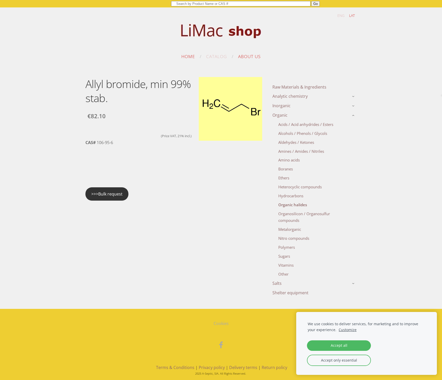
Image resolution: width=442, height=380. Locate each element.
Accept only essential (339, 360)
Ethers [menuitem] (283, 177)
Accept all (339, 345)
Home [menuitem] (188, 56)
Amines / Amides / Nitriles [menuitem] (301, 151)
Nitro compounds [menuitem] (293, 238)
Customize (348, 329)
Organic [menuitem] (280, 115)
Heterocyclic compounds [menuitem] (300, 186)
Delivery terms (243, 367)
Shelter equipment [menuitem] (290, 293)
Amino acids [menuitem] (289, 159)
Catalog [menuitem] (216, 56)
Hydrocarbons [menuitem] (290, 195)
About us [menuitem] (249, 56)
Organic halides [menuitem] (292, 204)
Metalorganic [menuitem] (289, 229)
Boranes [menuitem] (285, 168)
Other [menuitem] (283, 274)
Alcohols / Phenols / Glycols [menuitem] (302, 133)
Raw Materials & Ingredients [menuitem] (299, 87)
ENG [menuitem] (341, 15)
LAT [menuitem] (352, 15)
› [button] (353, 96)
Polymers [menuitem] (286, 247)
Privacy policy (212, 367)
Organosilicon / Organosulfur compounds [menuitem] (304, 217)
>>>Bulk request (107, 194)
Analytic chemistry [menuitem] (290, 96)
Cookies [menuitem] (221, 323)
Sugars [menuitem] (284, 256)
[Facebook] (221, 344)
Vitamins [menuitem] (286, 265)
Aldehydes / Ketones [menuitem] (296, 142)
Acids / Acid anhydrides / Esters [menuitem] (305, 124)
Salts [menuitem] (277, 283)
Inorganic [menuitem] (281, 105)
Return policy (274, 367)
